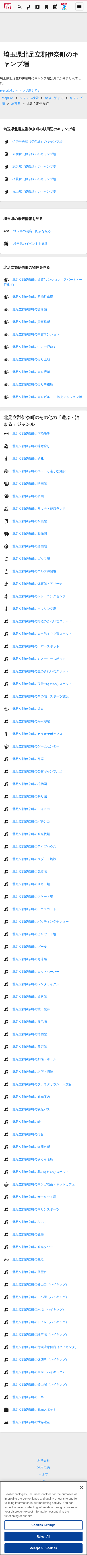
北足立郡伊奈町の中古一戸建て (34, 347)
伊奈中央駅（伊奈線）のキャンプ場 (37, 141)
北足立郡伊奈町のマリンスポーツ (35, 1209)
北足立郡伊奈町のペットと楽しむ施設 (39, 471)
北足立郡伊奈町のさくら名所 (32, 1159)
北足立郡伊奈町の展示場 (29, 1021)
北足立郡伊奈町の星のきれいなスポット (40, 671)
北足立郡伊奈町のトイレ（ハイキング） (40, 1322)
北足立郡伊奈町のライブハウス (34, 846)
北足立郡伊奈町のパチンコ (31, 821)
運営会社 (43, 1460)
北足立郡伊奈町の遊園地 (29, 546)
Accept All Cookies (43, 1548)
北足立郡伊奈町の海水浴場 (31, 721)
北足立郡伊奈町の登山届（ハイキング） (40, 1384)
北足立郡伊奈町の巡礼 (28, 458)
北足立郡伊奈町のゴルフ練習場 (34, 571)
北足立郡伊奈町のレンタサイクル (35, 984)
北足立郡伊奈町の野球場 (29, 959)
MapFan (8, 98)
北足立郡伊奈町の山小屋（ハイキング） (40, 1297)
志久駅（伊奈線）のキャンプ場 (34, 166)
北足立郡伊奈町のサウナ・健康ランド (39, 508)
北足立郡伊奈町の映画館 (29, 483)
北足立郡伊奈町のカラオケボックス (37, 734)
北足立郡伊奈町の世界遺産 (31, 1422)
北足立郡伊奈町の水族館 (29, 521)
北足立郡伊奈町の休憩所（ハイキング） (40, 1359)
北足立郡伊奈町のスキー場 (31, 884)
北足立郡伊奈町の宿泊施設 (31, 433)
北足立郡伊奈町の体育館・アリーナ (37, 583)
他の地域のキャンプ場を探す (20, 91)
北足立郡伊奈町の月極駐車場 (32, 297)
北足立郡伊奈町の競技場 (29, 871)
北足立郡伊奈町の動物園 (29, 533)
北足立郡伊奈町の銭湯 (28, 1259)
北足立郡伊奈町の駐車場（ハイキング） (40, 1334)
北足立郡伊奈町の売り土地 (31, 359)
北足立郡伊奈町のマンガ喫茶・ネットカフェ (43, 1184)
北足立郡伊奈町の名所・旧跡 (32, 1071)
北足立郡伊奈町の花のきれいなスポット (40, 1172)
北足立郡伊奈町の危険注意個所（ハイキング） (45, 1347)
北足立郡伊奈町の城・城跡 (31, 1009)
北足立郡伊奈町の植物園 (29, 784)
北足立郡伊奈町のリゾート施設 (34, 859)
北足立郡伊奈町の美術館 (29, 1046)
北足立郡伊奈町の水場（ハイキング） (39, 1309)
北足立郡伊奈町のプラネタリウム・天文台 (42, 1084)
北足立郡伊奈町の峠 (26, 1122)
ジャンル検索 (29, 98)
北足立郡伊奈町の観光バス (31, 1109)
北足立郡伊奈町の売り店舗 (31, 372)
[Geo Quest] (64, 6)
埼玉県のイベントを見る (30, 243)
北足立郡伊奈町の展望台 (29, 1272)
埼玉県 (16, 103)
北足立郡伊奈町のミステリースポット (39, 659)
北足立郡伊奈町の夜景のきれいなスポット (42, 684)
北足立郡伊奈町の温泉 (28, 709)
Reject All (43, 1536)
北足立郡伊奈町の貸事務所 (31, 322)
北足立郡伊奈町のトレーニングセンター (40, 596)
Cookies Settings (43, 1525)
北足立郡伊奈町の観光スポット (34, 1409)
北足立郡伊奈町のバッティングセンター (40, 921)
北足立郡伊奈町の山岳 (28, 1397)
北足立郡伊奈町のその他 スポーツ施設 (40, 696)
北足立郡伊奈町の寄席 (28, 759)
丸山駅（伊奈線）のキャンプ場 (34, 191)
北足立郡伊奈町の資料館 (29, 996)
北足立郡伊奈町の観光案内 (31, 1096)
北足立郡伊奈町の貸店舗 (29, 309)
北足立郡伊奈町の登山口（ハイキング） (40, 1284)
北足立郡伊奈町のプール (29, 946)
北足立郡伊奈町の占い (28, 1222)
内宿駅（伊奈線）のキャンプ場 (34, 154)
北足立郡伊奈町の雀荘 (28, 1234)
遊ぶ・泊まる (54, 98)
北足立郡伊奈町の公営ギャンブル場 (37, 771)
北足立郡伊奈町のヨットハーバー (35, 971)
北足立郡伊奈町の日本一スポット (35, 646)
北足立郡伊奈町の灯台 (28, 1134)
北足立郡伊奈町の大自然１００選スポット (42, 633)
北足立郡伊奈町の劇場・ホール (34, 1059)
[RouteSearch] (28, 6)
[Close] (82, 1487)
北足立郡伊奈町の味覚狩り (31, 446)
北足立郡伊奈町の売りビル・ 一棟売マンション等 (47, 397)
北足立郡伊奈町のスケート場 (32, 896)
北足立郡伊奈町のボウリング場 (34, 608)
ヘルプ (43, 1474)
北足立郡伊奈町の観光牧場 (31, 834)
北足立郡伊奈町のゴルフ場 (31, 558)
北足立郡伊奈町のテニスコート (34, 909)
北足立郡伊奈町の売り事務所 (32, 384)
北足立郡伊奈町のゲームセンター (35, 746)
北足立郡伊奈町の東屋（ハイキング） (39, 1372)
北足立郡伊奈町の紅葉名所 (31, 1147)
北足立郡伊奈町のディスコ (31, 809)
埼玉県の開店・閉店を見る (31, 231)
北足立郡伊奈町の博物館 (29, 1034)
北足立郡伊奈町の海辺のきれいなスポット (42, 621)
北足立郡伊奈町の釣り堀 (29, 796)
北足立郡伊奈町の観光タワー (32, 1247)
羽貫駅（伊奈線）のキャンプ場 (34, 179)
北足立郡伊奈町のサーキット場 (34, 1197)
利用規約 (43, 1467)
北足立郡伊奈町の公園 (28, 496)
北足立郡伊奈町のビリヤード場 (34, 934)
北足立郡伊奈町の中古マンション (35, 334)
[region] (43, 1518)
